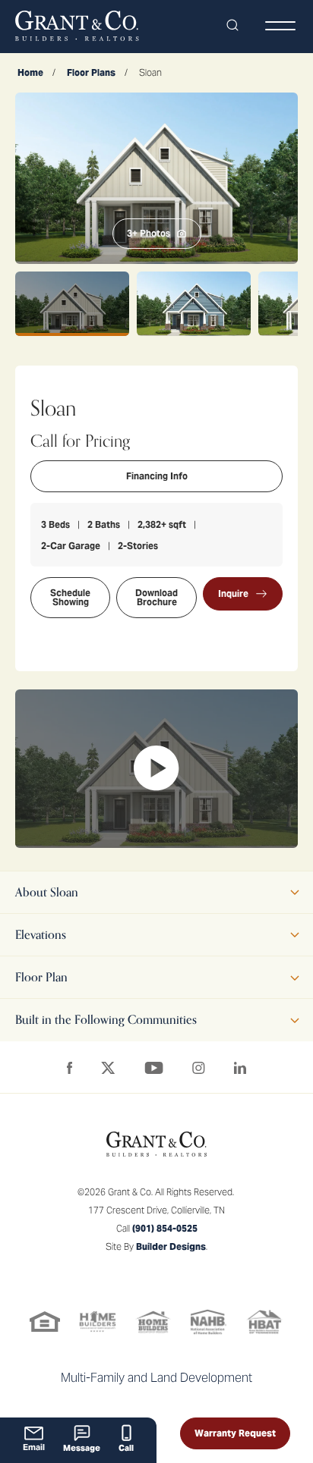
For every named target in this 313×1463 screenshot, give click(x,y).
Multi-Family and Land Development (156, 1378)
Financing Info (157, 476)
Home (30, 72)
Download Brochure (156, 597)
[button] (232, 25)
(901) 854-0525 (165, 1228)
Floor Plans (91, 72)
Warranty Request (235, 1433)
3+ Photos (148, 233)
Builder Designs (171, 1246)
